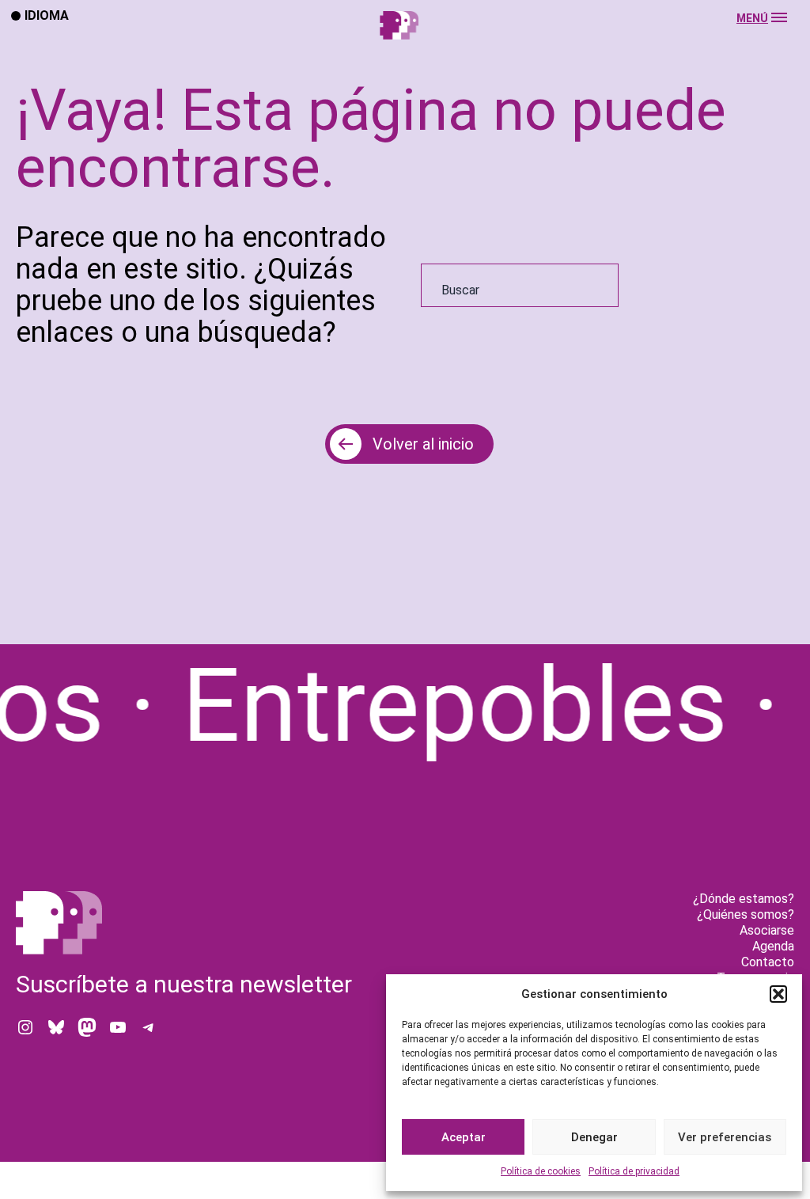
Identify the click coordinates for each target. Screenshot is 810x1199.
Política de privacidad (634, 1171)
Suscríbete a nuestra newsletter (184, 984)
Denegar (594, 1137)
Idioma (47, 15)
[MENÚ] (405, 41)
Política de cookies (541, 1171)
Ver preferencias (724, 1137)
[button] (778, 994)
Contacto (767, 961)
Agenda (773, 946)
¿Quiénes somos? (745, 914)
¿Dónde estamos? (743, 898)
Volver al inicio (423, 443)
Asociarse (767, 930)
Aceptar (463, 1137)
